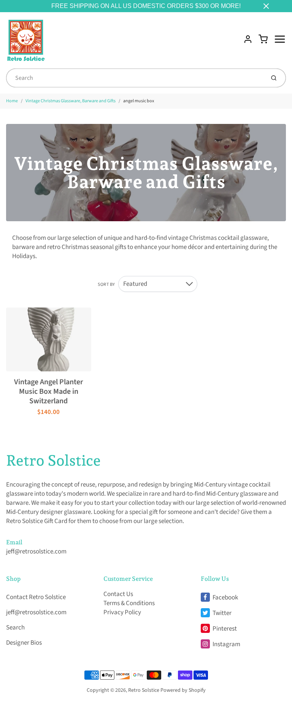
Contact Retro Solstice (36, 597)
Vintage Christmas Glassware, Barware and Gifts (70, 101)
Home (12, 101)
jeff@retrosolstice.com (36, 551)
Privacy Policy (122, 612)
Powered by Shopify (183, 690)
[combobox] (134, 77)
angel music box (138, 101)
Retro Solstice (53, 460)
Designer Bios (24, 642)
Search (15, 627)
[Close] (266, 6)
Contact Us (118, 594)
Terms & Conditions (129, 603)
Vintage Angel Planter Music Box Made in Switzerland (48, 391)
